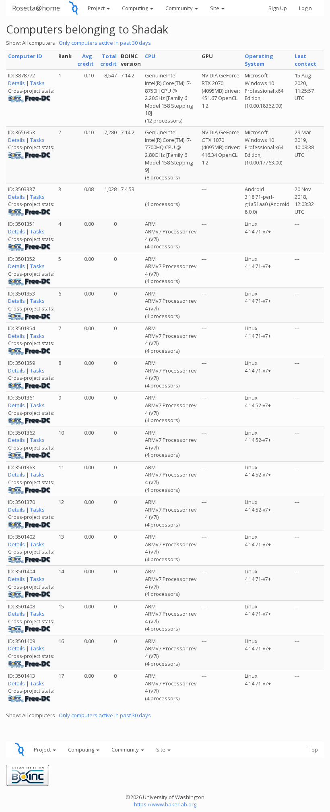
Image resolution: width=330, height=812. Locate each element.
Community (179, 8)
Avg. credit (85, 59)
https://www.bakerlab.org (165, 804)
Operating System (259, 59)
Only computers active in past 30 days (105, 42)
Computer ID (25, 56)
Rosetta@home (36, 7)
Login (305, 8)
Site (215, 8)
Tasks (37, 83)
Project (97, 8)
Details (16, 83)
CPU (150, 56)
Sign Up (277, 8)
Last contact (305, 59)
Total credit (108, 59)
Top (313, 749)
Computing (135, 8)
